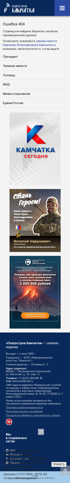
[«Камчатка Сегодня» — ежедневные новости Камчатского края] (35, 148)
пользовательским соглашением (25, 458)
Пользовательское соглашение (24, 411)
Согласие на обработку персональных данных (33, 415)
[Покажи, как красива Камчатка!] (35, 291)
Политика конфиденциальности (24, 407)
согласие (15, 462)
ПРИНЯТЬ (59, 464)
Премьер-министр (15, 66)
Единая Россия (13, 103)
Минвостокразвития (16, 94)
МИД (6, 84)
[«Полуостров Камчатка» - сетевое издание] (19, 8)
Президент (10, 56)
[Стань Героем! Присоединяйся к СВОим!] (35, 220)
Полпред (9, 75)
